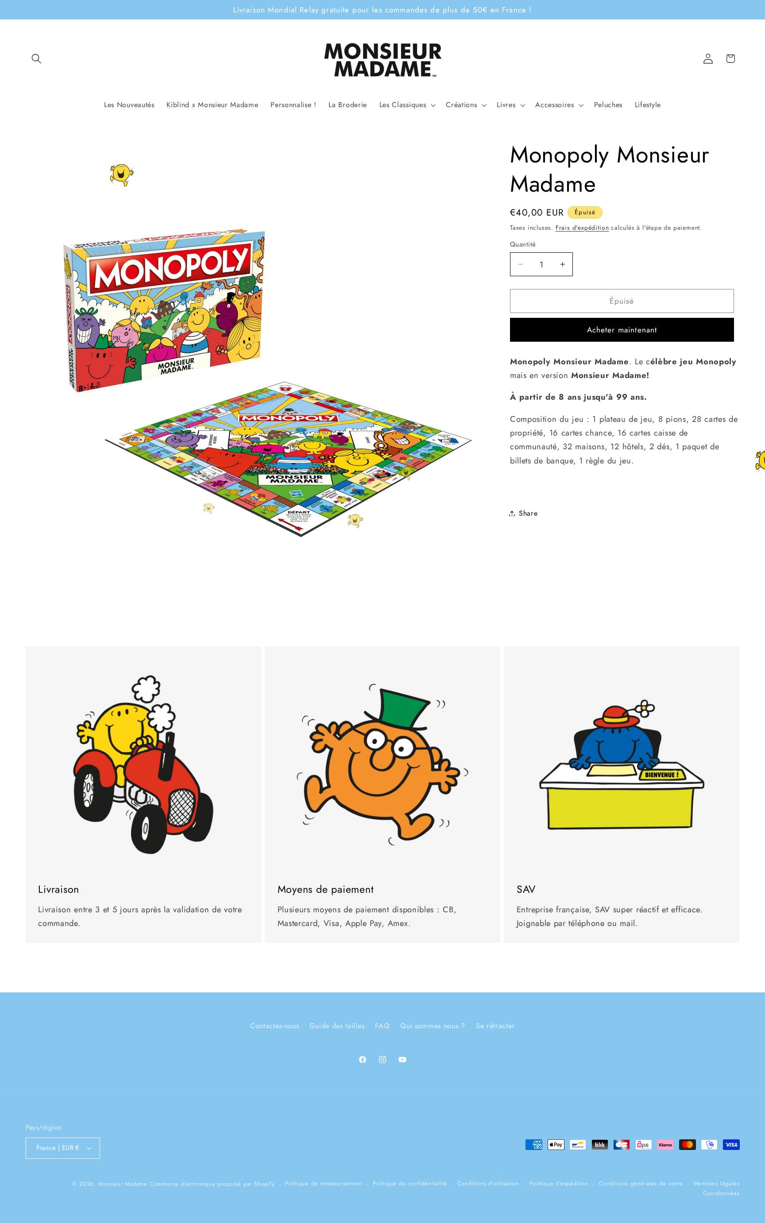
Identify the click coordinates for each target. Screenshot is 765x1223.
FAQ (382, 1025)
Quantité (523, 244)
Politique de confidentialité (410, 1183)
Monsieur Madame (122, 1183)
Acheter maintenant (622, 329)
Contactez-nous (274, 1025)
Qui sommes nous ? (432, 1025)
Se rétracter (495, 1025)
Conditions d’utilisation (488, 1183)
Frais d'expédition (582, 227)
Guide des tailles (336, 1025)
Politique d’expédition (559, 1183)
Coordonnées (721, 1193)
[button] (37, 58)
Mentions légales (717, 1183)
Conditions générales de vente (641, 1183)
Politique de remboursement (324, 1183)
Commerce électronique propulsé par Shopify (212, 1183)
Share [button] (528, 513)
